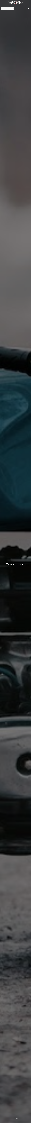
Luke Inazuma (11, 567)
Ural (16, 561)
